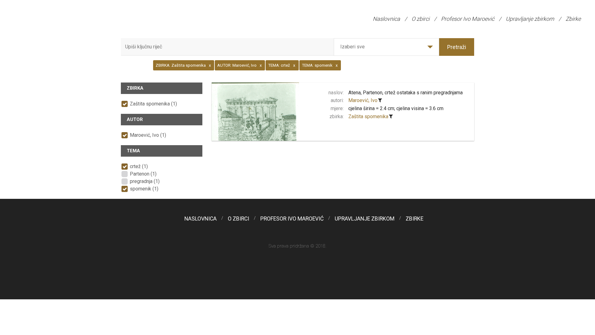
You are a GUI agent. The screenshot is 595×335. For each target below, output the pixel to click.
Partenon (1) (143, 174)
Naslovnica (386, 19)
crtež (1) (139, 166)
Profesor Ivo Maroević (467, 19)
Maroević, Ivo (362, 100)
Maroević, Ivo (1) (148, 135)
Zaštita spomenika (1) (153, 104)
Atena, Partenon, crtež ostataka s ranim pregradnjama (405, 93)
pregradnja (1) (145, 181)
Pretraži (456, 47)
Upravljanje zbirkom (530, 19)
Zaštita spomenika (368, 116)
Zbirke (573, 19)
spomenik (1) (144, 189)
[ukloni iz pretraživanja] (380, 100)
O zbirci (421, 19)
